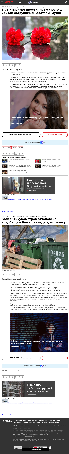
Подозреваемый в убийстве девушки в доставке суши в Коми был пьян (52, 165)
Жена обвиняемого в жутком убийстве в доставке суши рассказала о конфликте (19, 160)
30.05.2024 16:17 (6, 7)
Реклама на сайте (32, 420)
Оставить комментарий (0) (55, 134)
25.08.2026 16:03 (6, 216)
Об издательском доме (19, 420)
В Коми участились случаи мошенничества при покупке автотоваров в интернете (37, 342)
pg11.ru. (24, 74)
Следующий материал (35, 449)
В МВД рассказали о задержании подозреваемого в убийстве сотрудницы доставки (19, 172)
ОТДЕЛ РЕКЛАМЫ (17, 422)
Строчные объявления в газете (31, 422)
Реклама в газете (43, 420)
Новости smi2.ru (7, 211)
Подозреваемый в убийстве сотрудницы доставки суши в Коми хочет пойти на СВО (20, 165)
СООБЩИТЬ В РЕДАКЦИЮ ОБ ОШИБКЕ (51, 422)
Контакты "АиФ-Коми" (56, 420)
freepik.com (5, 61)
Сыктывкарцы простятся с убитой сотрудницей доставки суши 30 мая (51, 160)
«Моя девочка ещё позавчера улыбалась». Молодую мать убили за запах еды (37, 119)
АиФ (14, 270)
